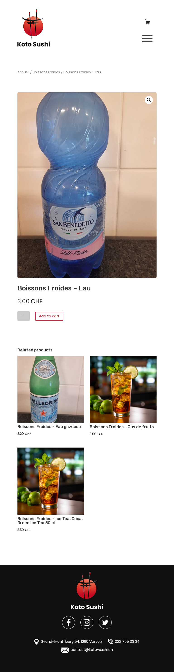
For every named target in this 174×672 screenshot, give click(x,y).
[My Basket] (147, 22)
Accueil (23, 72)
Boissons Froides (46, 72)
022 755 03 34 (127, 641)
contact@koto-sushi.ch (91, 649)
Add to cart (49, 316)
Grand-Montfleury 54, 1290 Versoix (71, 641)
